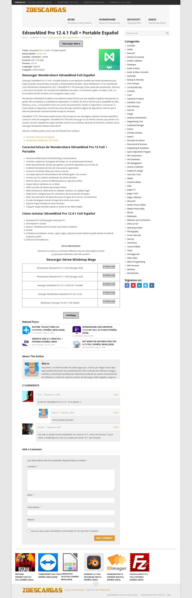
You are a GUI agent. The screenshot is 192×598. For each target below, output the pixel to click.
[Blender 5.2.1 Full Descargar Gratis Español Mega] (94, 562)
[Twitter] (145, 285)
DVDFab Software (134, 133)
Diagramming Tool (135, 121)
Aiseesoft (131, 53)
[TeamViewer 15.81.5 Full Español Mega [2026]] (48, 562)
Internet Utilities (134, 182)
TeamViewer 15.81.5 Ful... (68, 2)
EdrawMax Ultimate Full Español (40, 137)
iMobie (130, 178)
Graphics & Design (135, 171)
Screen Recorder (134, 235)
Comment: (32, 466)
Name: (30, 495)
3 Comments (87, 38)
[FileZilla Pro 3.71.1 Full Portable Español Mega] (140, 562)
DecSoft (130, 110)
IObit (129, 186)
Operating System (134, 228)
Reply (116, 395)
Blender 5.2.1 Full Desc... (120, 2)
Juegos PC (131, 190)
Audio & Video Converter (138, 72)
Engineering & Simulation (138, 148)
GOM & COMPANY (135, 167)
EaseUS (157, 21)
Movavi (130, 212)
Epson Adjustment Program (139, 152)
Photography (132, 231)
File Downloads (133, 159)
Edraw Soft (41, 54)
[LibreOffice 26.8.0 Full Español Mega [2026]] (71, 562)
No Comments (37, 345)
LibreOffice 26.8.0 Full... (94, 2)
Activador (131, 46)
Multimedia (131, 216)
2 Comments (37, 333)
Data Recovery (133, 106)
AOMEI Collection (134, 61)
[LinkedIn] (139, 285)
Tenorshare (132, 243)
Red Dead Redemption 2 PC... (40, 2)
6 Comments (78, 336)
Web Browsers (133, 265)
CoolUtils (131, 91)
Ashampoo (131, 64)
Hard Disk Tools (134, 174)
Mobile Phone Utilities (136, 205)
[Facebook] (127, 285)
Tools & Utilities (133, 246)
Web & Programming (136, 262)
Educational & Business (58, 38)
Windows (131, 269)
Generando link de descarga (122, 595)
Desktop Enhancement (136, 118)
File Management (134, 163)
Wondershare (109, 21)
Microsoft (134, 21)
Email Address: (34, 507)
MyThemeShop (103, 590)
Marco (24, 38)
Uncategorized (133, 254)
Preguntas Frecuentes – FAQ (155, 595)
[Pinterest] (133, 285)
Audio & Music (133, 68)
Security (130, 239)
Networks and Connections (138, 220)
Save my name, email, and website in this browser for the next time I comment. (65, 531)
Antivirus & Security (135, 57)
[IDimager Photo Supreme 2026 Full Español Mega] (117, 562)
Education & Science (135, 140)
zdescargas (78, 590)
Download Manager (135, 125)
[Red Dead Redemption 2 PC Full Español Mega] (25, 562)
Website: (31, 520)
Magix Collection (134, 197)
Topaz (129, 250)
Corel (129, 95)
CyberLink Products (135, 99)
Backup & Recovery (135, 80)
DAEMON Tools (134, 102)
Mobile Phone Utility (135, 209)
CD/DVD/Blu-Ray (134, 87)
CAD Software (133, 83)
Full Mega (71, 315)
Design (130, 114)
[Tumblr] (151, 285)
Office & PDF (132, 224)
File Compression (134, 155)
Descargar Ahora (71, 43)
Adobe (79, 21)
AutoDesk (131, 76)
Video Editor (132, 258)
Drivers (130, 129)
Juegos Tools (132, 193)
